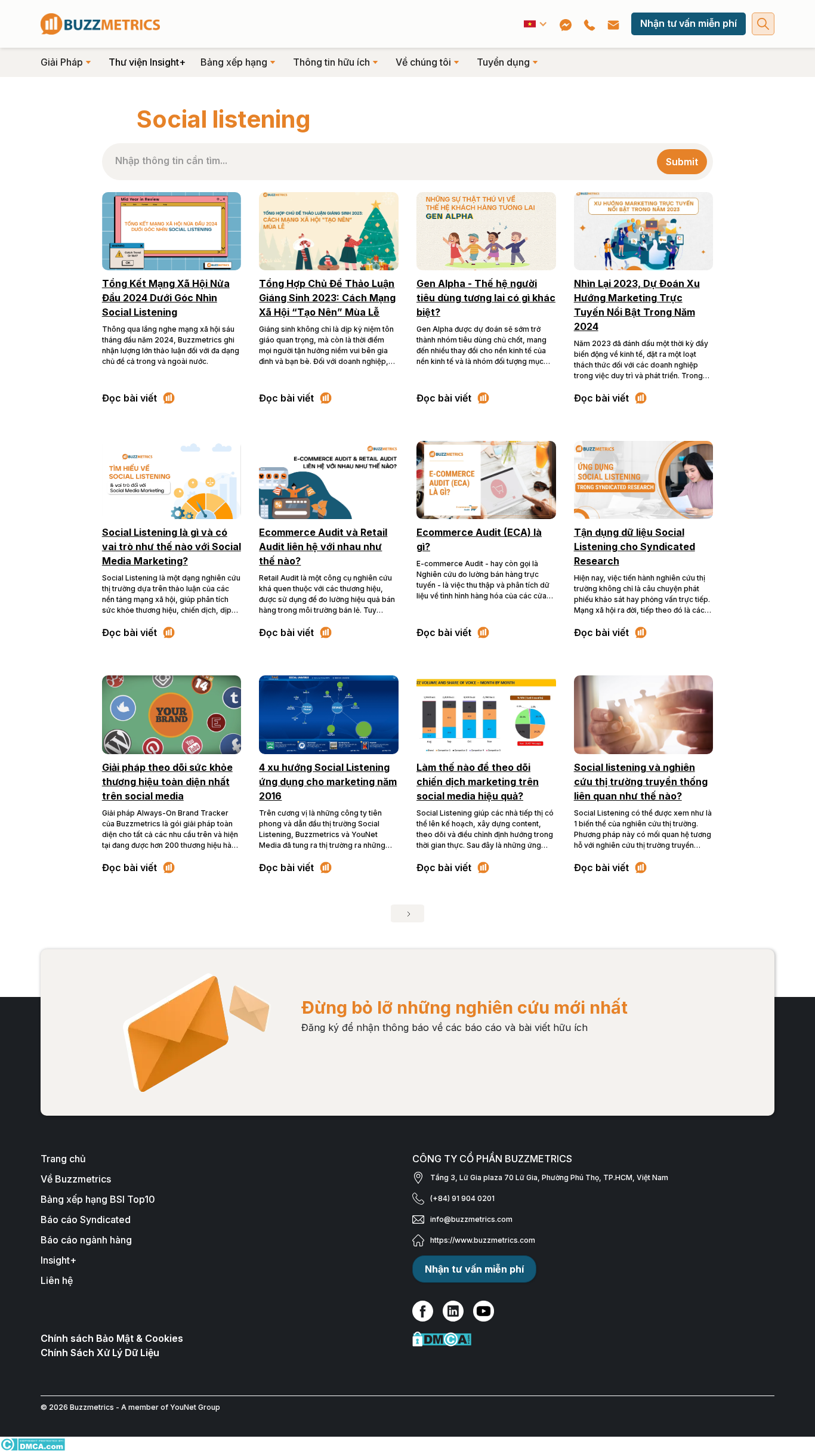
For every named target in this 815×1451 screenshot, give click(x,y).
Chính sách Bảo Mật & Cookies (112, 1338)
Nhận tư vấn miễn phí (688, 23)
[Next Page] (407, 913)
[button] (536, 24)
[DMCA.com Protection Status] (593, 1339)
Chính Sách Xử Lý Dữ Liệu (100, 1353)
